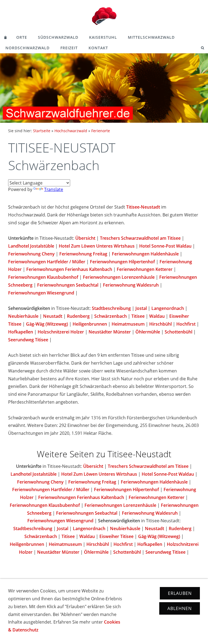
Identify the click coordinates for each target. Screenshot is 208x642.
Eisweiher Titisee (116, 536)
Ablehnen (179, 608)
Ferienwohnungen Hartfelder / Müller (46, 262)
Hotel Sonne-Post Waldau (165, 246)
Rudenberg (78, 316)
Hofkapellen (20, 332)
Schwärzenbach (110, 316)
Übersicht (85, 238)
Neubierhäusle (23, 316)
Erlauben (180, 593)
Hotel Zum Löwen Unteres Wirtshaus (97, 246)
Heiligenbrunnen (90, 324)
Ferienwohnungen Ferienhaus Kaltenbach (69, 269)
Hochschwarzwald (70, 130)
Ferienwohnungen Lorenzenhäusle (119, 277)
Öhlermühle (147, 332)
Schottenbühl (178, 332)
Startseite (41, 130)
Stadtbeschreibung (111, 308)
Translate (53, 189)
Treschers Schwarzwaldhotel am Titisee (140, 238)
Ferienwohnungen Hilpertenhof (122, 262)
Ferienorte (100, 130)
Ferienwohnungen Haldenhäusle (145, 254)
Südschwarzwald (58, 37)
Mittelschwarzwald (151, 37)
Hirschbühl (160, 324)
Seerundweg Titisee (28, 340)
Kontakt (98, 47)
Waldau (157, 316)
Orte (21, 37)
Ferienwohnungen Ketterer (145, 269)
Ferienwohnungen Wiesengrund (41, 293)
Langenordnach (167, 308)
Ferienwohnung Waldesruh (131, 285)
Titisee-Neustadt (143, 207)
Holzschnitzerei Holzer (61, 332)
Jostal (141, 308)
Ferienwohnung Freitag (83, 254)
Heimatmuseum (128, 324)
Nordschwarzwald (27, 47)
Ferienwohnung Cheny (31, 254)
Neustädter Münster (110, 332)
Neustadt (52, 316)
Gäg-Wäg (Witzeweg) (47, 324)
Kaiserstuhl (103, 37)
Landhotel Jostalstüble (31, 246)
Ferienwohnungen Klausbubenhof (43, 277)
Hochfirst (186, 324)
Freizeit (69, 47)
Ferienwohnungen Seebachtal (67, 285)
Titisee (138, 316)
